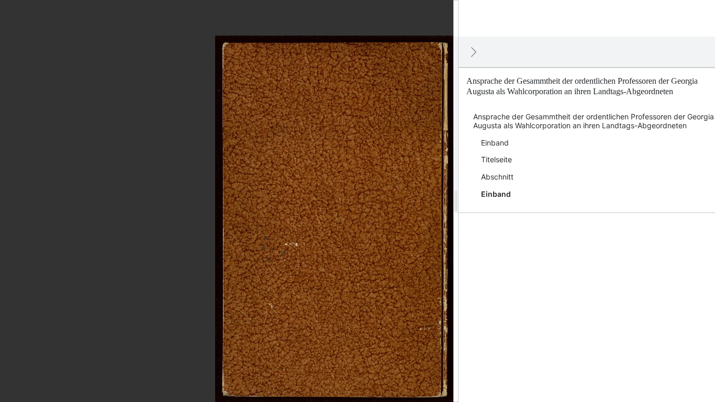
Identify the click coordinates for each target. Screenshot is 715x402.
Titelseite (496, 159)
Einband (495, 142)
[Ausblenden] (473, 51)
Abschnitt (497, 176)
